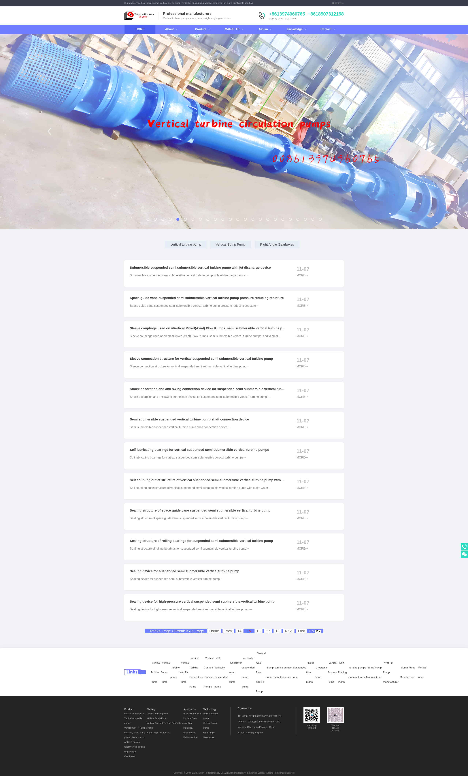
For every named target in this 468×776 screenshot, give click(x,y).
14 (239, 631)
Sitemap (253, 773)
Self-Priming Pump (342, 672)
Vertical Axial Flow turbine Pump (261, 672)
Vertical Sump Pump (231, 244)
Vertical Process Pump (332, 672)
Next (288, 631)
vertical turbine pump (186, 244)
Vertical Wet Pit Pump (184, 672)
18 (277, 631)
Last (301, 631)
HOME (140, 29)
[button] (49, 131)
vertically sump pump (134, 732)
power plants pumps (134, 737)
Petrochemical (190, 737)
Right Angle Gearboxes (277, 244)
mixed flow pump (310, 672)
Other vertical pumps (134, 747)
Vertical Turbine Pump (155, 672)
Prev (228, 631)
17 (268, 631)
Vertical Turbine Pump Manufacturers (276, 773)
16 (258, 631)
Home (214, 631)
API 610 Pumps (132, 742)
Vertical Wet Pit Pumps (135, 728)
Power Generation (192, 713)
